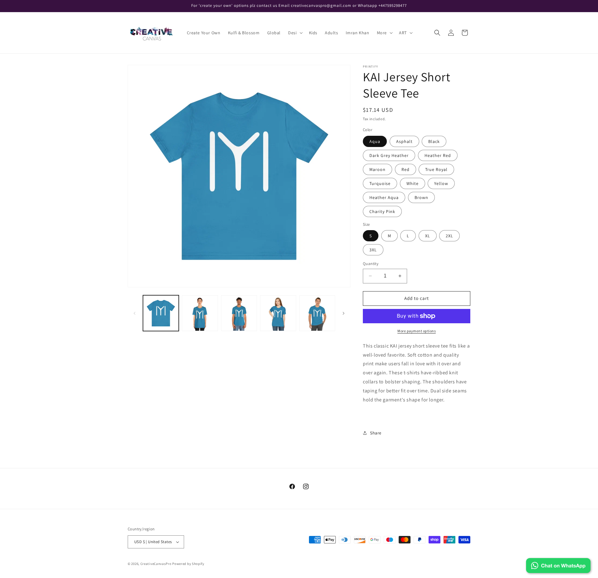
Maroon (377, 169)
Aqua (374, 141)
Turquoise (380, 183)
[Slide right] (343, 313)
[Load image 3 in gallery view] (239, 313)
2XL (449, 236)
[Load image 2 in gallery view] (200, 313)
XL (427, 236)
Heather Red (438, 155)
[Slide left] (134, 313)
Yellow (441, 183)
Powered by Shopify (188, 563)
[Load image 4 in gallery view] (278, 313)
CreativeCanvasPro (156, 563)
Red (405, 169)
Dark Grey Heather (389, 155)
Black (434, 141)
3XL (373, 250)
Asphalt (404, 141)
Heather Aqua (384, 197)
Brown (421, 197)
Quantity (370, 263)
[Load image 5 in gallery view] (317, 313)
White (412, 183)
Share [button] (376, 433)
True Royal (436, 169)
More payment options (416, 331)
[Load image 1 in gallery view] (161, 313)
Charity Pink (382, 211)
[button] (294, 32)
